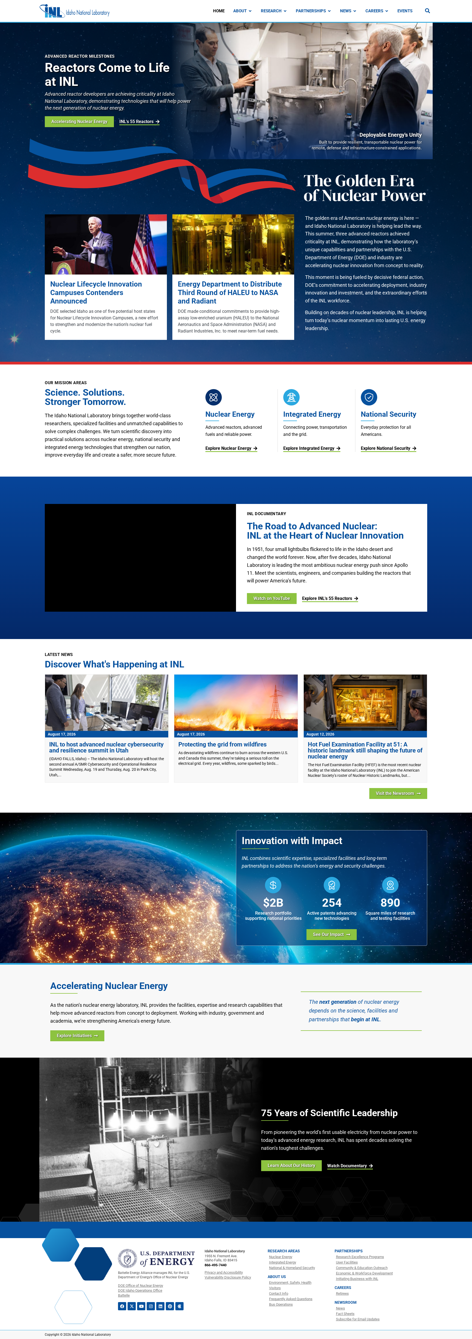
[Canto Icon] (179, 1306)
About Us (277, 1276)
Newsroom (345, 1302)
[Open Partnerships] (329, 11)
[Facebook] (122, 1306)
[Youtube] (141, 1306)
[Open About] (250, 11)
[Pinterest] (170, 1306)
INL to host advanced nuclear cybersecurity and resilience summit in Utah (106, 747)
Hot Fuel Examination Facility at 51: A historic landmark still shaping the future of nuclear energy (365, 750)
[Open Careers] (387, 11)
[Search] (427, 10)
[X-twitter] (132, 1306)
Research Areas (284, 1251)
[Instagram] (151, 1306)
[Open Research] (285, 11)
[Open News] (355, 11)
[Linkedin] (160, 1306)
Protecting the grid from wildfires (222, 744)
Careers (343, 1287)
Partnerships (349, 1251)
